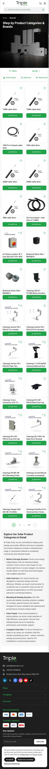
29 (29, 525)
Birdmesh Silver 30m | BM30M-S (12, 292)
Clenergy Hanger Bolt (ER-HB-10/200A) (12, 510)
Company (7, 694)
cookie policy (24, 754)
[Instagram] (20, 680)
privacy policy (37, 754)
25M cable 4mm (33, 145)
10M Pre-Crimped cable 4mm (12, 146)
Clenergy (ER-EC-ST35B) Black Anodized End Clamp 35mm (36, 292)
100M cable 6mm (33, 109)
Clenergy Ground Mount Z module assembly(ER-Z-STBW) (36, 474)
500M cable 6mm (33, 182)
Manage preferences (12, 764)
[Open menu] (3, 3)
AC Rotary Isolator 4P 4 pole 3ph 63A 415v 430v (12, 255)
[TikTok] (31, 680)
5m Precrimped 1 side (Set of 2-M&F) (35, 219)
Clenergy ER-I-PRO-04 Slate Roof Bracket (35, 437)
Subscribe (40, 742)
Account (7, 701)
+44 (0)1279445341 (13, 670)
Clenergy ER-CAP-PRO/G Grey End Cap (11, 437)
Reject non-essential (25, 759)
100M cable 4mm (10, 109)
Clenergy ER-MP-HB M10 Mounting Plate (11, 474)
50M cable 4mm (9, 218)
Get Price (13, 115)
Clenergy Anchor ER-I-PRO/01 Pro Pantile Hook (12, 328)
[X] (10, 680)
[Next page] (35, 525)
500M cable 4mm (10, 182)
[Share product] (20, 88)
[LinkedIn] (5, 680)
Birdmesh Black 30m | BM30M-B (35, 255)
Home (5, 18)
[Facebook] (15, 680)
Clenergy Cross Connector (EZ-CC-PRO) (11, 401)
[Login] (44, 3)
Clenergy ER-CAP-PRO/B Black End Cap (35, 401)
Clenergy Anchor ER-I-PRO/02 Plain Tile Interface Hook (12, 364)
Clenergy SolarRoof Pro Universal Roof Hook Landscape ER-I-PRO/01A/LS (36, 510)
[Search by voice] (43, 10)
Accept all (9, 759)
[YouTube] (26, 680)
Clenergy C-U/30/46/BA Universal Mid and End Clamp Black (36, 364)
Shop (5, 688)
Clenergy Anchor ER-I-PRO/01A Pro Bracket (35, 328)
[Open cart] (40, 3)
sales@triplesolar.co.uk (14, 666)
